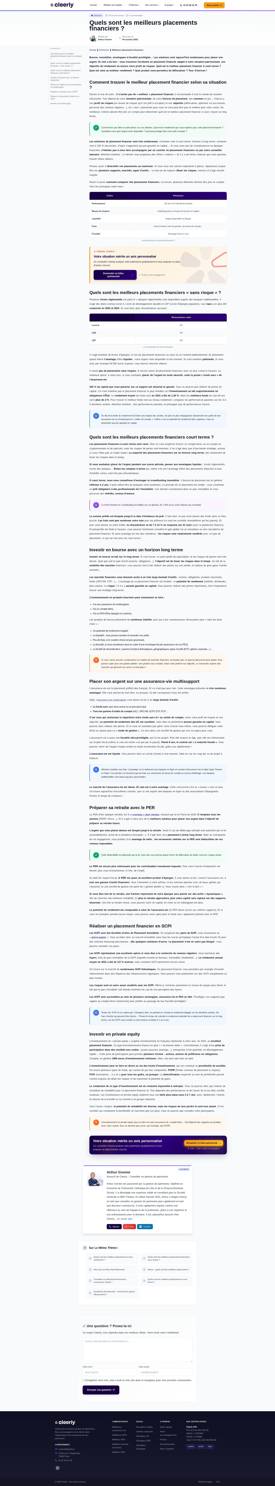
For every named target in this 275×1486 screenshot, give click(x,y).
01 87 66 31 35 (190, 5)
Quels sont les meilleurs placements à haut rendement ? (113, 1258)
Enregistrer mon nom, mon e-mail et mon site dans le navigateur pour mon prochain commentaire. (138, 1380)
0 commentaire (136, 15)
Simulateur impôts (144, 1427)
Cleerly (92, 50)
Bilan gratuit (214, 5)
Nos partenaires (167, 1444)
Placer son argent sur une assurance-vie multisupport (65, 86)
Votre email (144, 1367)
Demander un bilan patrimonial (118, 274)
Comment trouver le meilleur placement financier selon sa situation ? (66, 56)
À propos (169, 5)
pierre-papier (99, 937)
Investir (93, 5)
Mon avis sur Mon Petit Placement (109, 1269)
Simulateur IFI (142, 1436)
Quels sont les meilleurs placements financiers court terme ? (65, 71)
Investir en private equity (60, 103)
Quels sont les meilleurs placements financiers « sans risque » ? (65, 64)
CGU (218, 1482)
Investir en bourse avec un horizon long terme (64, 79)
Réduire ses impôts (113, 5)
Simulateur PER (143, 1441)
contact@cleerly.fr (66, 1449)
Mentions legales (206, 1482)
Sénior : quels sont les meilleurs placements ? (168, 1269)
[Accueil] (62, 5)
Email (131, 1226)
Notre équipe (166, 1427)
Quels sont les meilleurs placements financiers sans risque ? (169, 1258)
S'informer (133, 5)
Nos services (151, 5)
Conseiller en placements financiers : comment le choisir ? (110, 1280)
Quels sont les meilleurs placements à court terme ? (167, 1280)
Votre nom (88, 1367)
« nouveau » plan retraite (144, 814)
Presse (163, 1439)
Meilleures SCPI (119, 1435)
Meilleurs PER (118, 1439)
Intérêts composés (144, 1431)
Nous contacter (167, 1449)
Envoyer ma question (99, 1389)
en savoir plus (124, 1218)
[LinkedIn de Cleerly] (57, 1468)
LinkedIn (147, 1226)
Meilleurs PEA (118, 1452)
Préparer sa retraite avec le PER (63, 92)
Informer (98, 15)
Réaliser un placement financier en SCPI (64, 97)
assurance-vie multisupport (111, 700)
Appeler (115, 1226)
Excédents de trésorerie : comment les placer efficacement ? (114, 1293)
